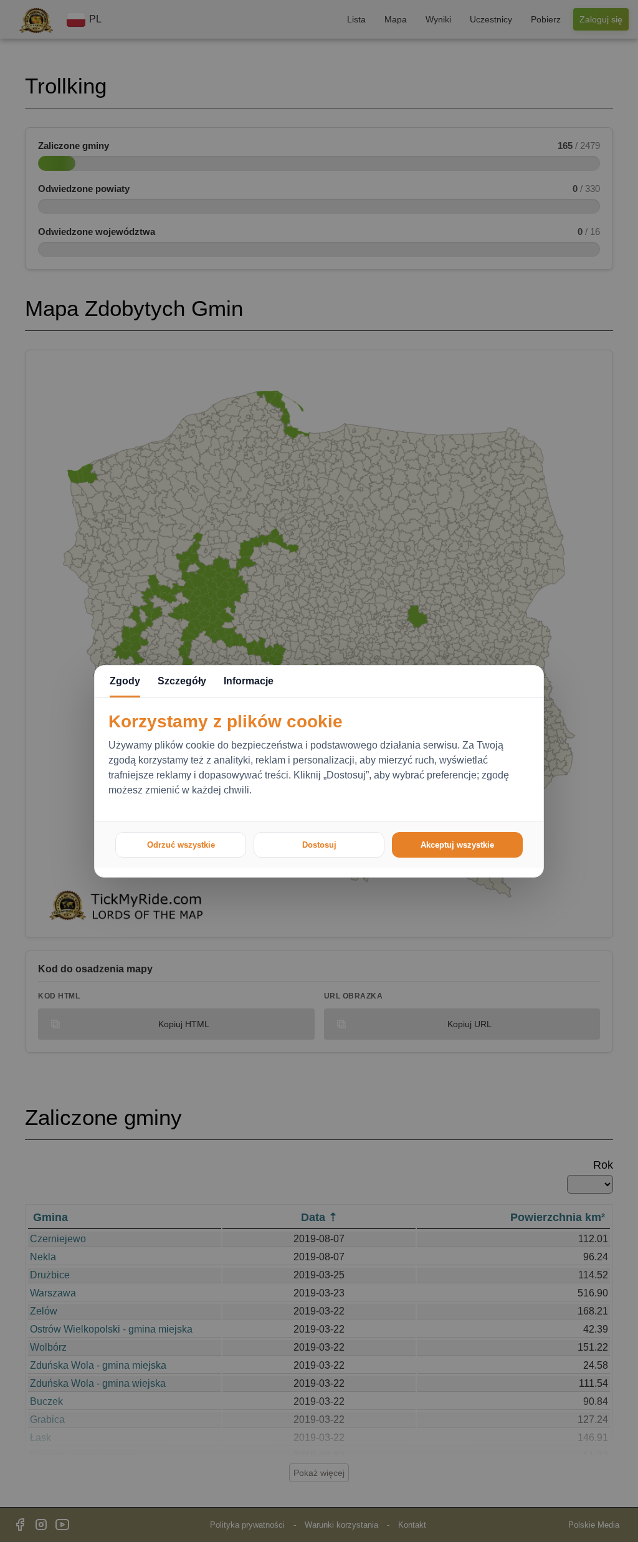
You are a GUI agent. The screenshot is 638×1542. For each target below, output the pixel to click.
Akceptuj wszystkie (457, 845)
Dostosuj (319, 845)
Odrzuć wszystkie (181, 845)
